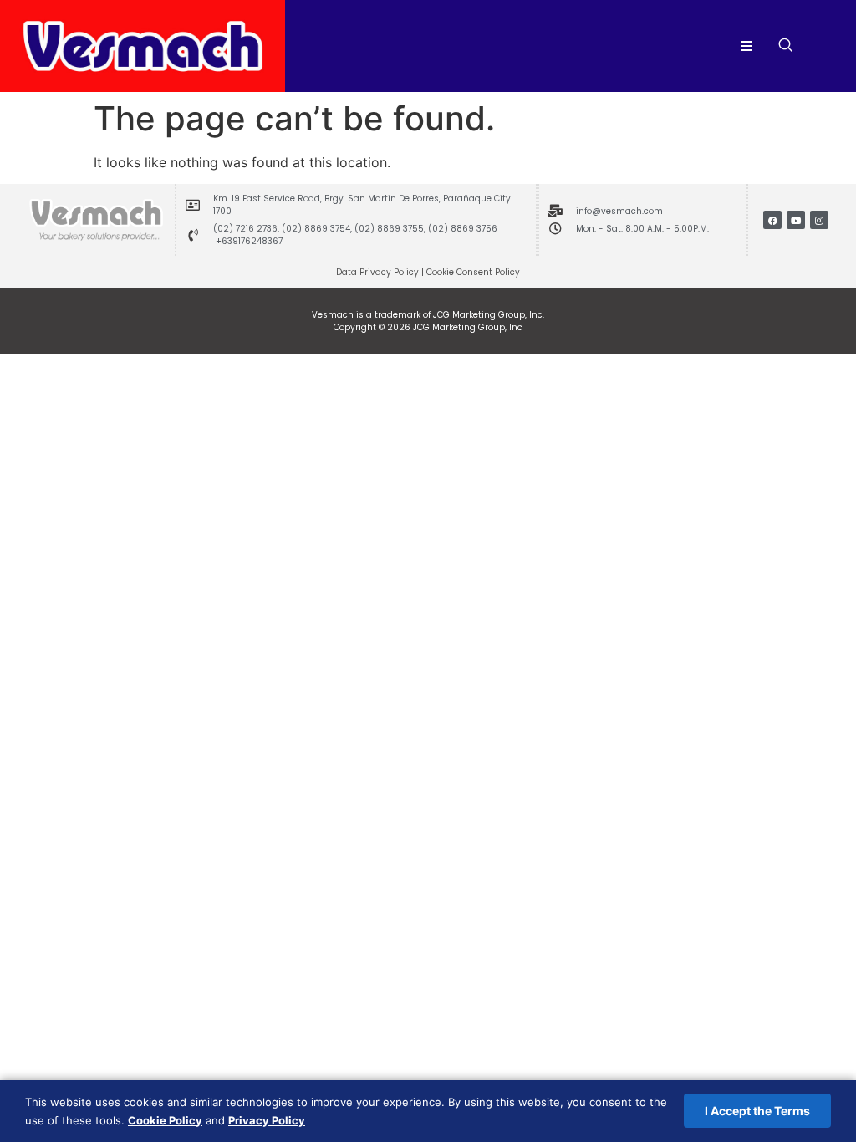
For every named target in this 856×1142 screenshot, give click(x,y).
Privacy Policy (266, 1120)
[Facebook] (772, 220)
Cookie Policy (165, 1120)
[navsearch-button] (785, 46)
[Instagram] (819, 220)
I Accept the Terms (757, 1111)
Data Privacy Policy (377, 272)
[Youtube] (796, 220)
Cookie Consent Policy (473, 272)
